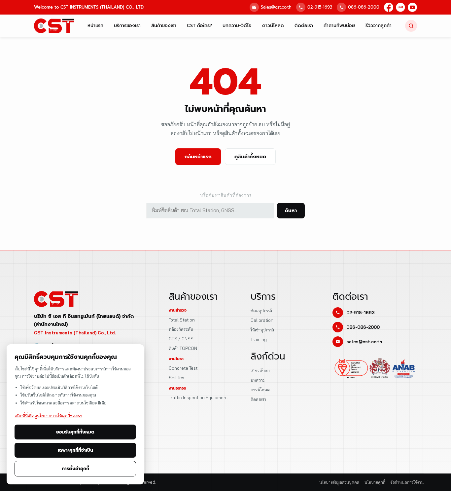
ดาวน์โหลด (273, 25)
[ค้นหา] (411, 26)
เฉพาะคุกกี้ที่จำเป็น (75, 450)
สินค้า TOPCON (183, 348)
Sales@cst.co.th (276, 7)
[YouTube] (412, 7)
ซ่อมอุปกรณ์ (261, 310)
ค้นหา (291, 210)
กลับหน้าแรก (198, 156)
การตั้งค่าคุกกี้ (75, 468)
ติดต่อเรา (304, 25)
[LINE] (400, 7)
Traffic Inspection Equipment (198, 397)
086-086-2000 (363, 7)
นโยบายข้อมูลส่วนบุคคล (339, 482)
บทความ (258, 380)
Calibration (262, 320)
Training (259, 339)
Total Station (182, 319)
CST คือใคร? (199, 25)
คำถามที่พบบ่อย (339, 25)
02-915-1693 (319, 7)
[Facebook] (388, 7)
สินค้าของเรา (163, 25)
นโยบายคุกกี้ (374, 482)
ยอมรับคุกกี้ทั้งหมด (75, 432)
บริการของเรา (127, 25)
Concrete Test (183, 368)
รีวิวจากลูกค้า (378, 25)
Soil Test (177, 377)
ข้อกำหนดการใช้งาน (407, 482)
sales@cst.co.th (364, 341)
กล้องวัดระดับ (181, 329)
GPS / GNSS (181, 338)
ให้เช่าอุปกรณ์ (262, 329)
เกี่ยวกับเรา (260, 370)
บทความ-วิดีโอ (237, 25)
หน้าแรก (95, 25)
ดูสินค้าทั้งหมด (250, 156)
